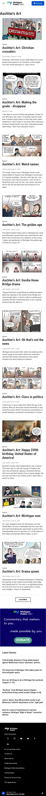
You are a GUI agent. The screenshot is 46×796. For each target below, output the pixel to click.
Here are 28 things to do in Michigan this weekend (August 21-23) (22, 681)
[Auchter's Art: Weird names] (22, 145)
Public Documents (10, 763)
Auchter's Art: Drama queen (20, 571)
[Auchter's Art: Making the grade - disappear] (22, 83)
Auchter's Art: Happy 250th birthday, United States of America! (20, 454)
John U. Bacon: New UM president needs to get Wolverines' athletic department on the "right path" (22, 701)
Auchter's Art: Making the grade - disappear (19, 104)
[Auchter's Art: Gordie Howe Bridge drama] (22, 261)
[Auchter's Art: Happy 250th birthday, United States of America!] (22, 431)
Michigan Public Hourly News (14, 768)
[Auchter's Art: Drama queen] (22, 553)
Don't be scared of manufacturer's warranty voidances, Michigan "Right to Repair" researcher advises (22, 712)
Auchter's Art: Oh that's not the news (22, 342)
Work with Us (9, 758)
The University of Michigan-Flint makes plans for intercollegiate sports (22, 671)
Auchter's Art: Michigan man (21, 516)
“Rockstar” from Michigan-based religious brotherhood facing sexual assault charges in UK (21, 691)
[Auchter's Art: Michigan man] (22, 497)
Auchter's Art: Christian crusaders (18, 50)
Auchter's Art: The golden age (22, 225)
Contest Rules (9, 773)
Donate (39, 3)
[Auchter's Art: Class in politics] (22, 378)
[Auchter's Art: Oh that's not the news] (22, 321)
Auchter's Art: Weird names (20, 164)
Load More (23, 599)
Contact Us (8, 754)
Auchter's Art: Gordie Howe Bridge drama (20, 282)
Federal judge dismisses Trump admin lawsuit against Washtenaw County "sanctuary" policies (21, 661)
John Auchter (6, 56)
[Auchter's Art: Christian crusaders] (22, 29)
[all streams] (43, 793)
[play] (3, 793)
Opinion (4, 44)
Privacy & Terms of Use (12, 777)
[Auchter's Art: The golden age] (22, 206)
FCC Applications (10, 782)
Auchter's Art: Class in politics (22, 397)
